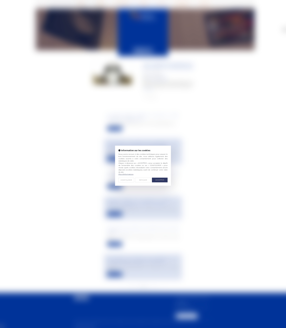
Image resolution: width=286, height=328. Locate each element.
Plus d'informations (125, 174)
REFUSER (143, 180)
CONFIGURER (126, 180)
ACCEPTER (159, 180)
